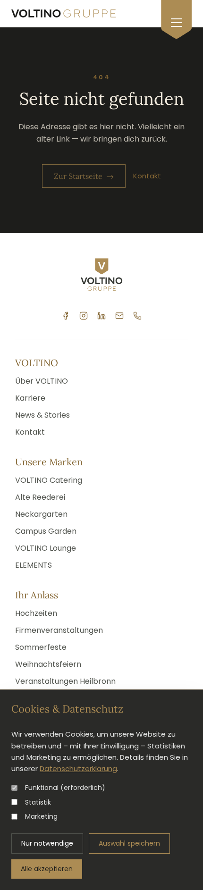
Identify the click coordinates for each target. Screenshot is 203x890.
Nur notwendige (47, 843)
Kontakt (147, 176)
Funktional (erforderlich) (65, 787)
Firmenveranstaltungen (59, 630)
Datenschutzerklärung (78, 768)
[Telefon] (137, 315)
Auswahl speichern (129, 843)
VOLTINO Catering (48, 480)
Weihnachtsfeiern (48, 664)
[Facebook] (65, 315)
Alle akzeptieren (47, 868)
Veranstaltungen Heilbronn (65, 681)
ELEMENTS (33, 565)
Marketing (41, 816)
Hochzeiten (36, 613)
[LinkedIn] (101, 315)
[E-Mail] (119, 315)
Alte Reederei (40, 497)
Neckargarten (41, 514)
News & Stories (42, 415)
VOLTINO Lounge (45, 548)
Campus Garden (45, 531)
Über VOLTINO (41, 381)
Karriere (30, 398)
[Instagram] (83, 315)
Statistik (38, 802)
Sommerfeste (41, 647)
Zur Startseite (84, 176)
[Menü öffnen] (176, 19)
